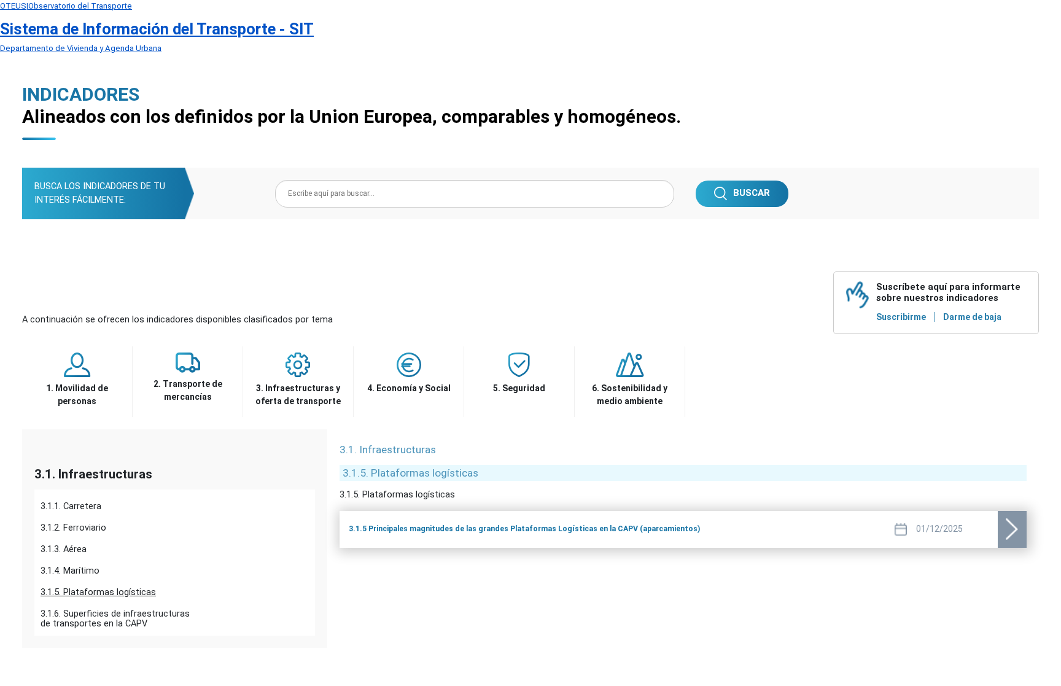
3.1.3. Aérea (64, 549)
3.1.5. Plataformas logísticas (98, 592)
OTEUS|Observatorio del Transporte (66, 5)
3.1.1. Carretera (71, 506)
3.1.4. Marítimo (70, 571)
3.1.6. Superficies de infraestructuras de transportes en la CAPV (115, 617)
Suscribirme (901, 317)
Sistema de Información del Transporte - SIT (157, 29)
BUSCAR (751, 192)
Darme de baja (972, 317)
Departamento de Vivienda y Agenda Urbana (80, 48)
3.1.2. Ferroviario (73, 528)
